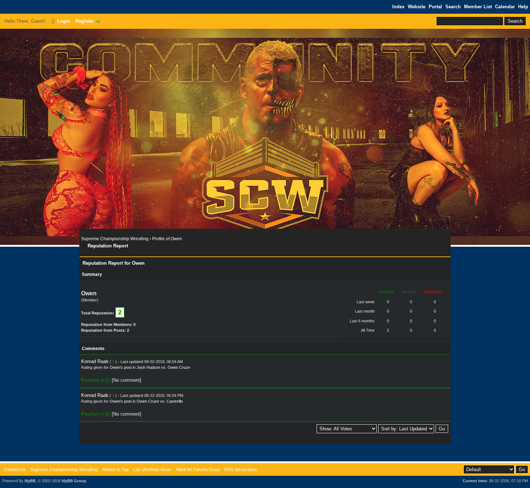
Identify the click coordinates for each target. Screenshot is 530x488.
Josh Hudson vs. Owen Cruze (163, 367)
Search (453, 6)
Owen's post (121, 367)
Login (63, 21)
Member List (478, 6)
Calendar (505, 6)
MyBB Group (74, 481)
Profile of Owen (167, 238)
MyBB (30, 481)
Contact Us (15, 469)
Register (84, 21)
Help (523, 6)
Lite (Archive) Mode (152, 469)
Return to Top (115, 469)
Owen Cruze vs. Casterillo (160, 401)
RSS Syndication (240, 469)
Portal (435, 6)
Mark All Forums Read (198, 469)
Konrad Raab (94, 361)
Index (398, 6)
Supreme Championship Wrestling (115, 238)
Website (416, 6)
